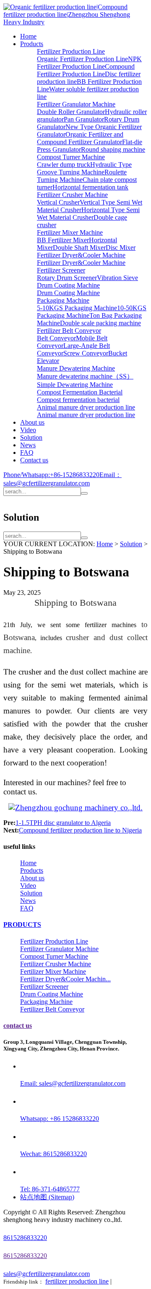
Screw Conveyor (85, 353)
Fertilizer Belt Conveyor (69, 330)
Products (31, 43)
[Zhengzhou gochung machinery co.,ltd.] (75, 808)
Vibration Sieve (117, 277)
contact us (17, 1025)
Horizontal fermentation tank (90, 187)
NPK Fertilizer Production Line (89, 62)
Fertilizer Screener (61, 270)
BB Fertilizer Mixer (63, 240)
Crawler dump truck (63, 164)
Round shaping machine (113, 149)
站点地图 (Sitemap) (47, 1197)
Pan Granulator (84, 119)
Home (28, 36)
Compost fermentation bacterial (78, 399)
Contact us (34, 460)
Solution (31, 437)
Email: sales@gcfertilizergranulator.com (72, 1083)
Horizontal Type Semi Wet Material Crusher (88, 213)
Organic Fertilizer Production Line (82, 58)
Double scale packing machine (100, 323)
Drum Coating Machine (68, 285)
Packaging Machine (63, 300)
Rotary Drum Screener (67, 277)
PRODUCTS (22, 924)
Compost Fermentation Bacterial (79, 392)
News (28, 445)
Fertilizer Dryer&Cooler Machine (81, 255)
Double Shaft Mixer (79, 247)
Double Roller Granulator (71, 111)
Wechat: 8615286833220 (53, 1153)
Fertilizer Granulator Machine (76, 104)
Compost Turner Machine (71, 157)
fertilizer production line (77, 1281)
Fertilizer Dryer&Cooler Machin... (65, 979)
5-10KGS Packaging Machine (77, 307)
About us (32, 422)
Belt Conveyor (56, 338)
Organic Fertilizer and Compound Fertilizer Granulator (80, 138)
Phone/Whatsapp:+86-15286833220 (51, 474)
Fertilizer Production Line (71, 51)
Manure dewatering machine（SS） (85, 376)
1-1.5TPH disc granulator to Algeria (63, 822)
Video (28, 429)
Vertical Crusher (58, 202)
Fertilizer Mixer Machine (70, 232)
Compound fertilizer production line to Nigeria (80, 830)
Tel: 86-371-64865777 (50, 1189)
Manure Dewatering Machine (76, 368)
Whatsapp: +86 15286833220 (59, 1118)
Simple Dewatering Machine (75, 384)
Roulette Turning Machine (82, 176)
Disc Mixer (120, 247)
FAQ (27, 452)
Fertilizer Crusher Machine (72, 194)
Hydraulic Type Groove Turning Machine (84, 168)
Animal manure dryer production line (86, 407)
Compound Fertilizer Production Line (86, 70)
